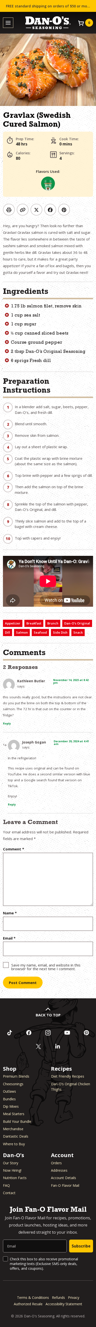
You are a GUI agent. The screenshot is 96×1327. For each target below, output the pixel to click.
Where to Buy (14, 1144)
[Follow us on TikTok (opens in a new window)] (9, 1033)
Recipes (61, 1068)
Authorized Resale (28, 1304)
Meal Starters (13, 1113)
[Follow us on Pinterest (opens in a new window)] (86, 1033)
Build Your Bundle (17, 1121)
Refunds (58, 1297)
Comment (13, 849)
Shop (9, 1068)
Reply (7, 723)
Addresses (59, 1170)
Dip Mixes (11, 1106)
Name (10, 913)
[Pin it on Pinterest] (64, 210)
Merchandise (13, 1128)
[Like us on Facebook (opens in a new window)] (28, 1033)
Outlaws (9, 1091)
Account (62, 1155)
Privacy (73, 1297)
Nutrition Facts (15, 1177)
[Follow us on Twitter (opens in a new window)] (38, 1046)
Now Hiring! (12, 1170)
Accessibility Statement (64, 1304)
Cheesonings (13, 1084)
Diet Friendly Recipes (67, 1076)
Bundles (9, 1099)
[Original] (48, 183)
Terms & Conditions (33, 1297)
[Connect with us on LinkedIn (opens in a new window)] (57, 1046)
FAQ (6, 1185)
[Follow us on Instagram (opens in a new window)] (48, 1033)
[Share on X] (36, 210)
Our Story (10, 1163)
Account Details (63, 1177)
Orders (56, 1163)
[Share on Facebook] (50, 210)
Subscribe (81, 1246)
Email (9, 938)
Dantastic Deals (15, 1136)
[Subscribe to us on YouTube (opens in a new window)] (67, 1033)
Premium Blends (16, 1076)
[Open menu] (8, 23)
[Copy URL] (23, 210)
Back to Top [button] (48, 1014)
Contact (9, 1192)
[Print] (9, 210)
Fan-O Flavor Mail (65, 1185)
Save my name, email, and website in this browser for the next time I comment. (45, 967)
